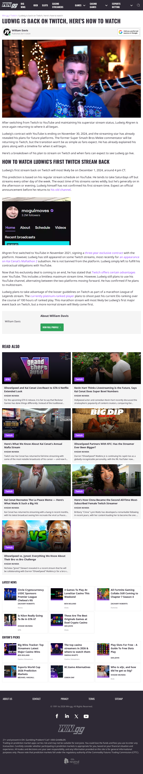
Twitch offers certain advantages (113, 272)
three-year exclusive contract (104, 253)
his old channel (61, 190)
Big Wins (23, 5)
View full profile (50, 327)
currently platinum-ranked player (52, 296)
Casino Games (93, 5)
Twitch (14, 15)
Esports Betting (116, 5)
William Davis (20, 30)
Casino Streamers (57, 5)
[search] (138, 5)
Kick (35, 5)
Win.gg (5, 15)
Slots (45, 5)
